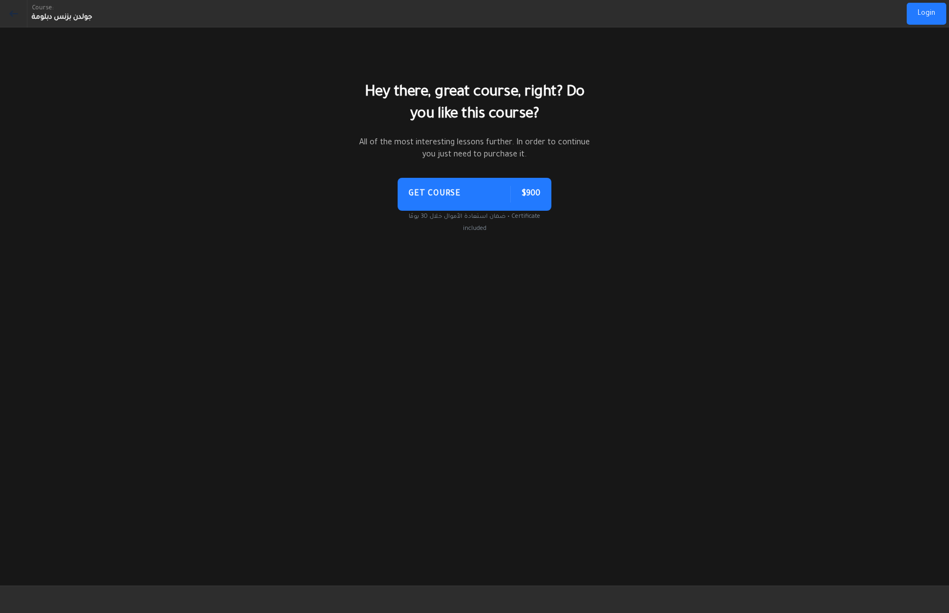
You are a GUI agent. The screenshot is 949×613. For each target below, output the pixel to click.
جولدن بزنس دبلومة (62, 17)
